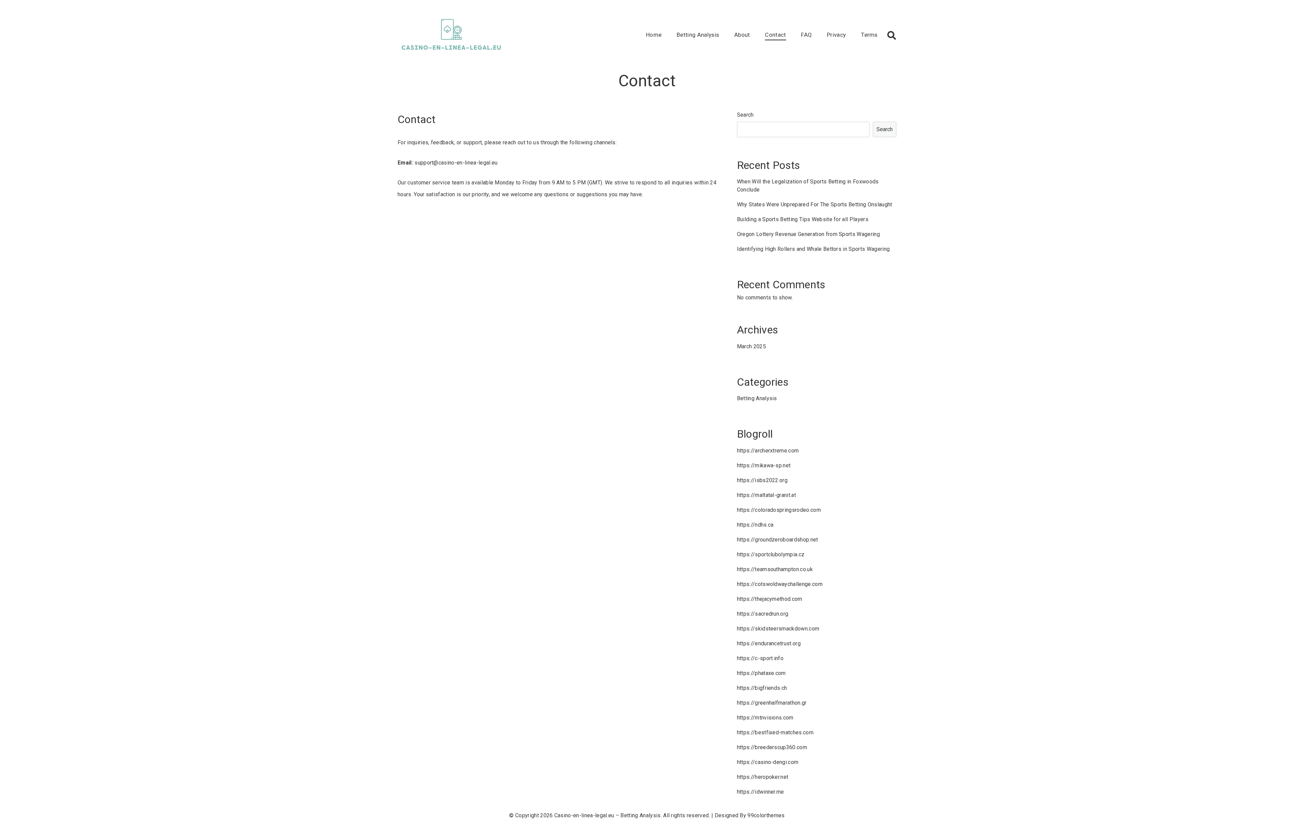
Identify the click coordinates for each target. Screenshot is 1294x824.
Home (653, 34)
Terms (869, 34)
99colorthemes (765, 815)
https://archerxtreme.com (768, 450)
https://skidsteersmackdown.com (778, 628)
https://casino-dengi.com (768, 762)
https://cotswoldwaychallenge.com (780, 584)
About (742, 34)
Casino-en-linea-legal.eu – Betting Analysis (607, 815)
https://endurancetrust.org (769, 643)
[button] (891, 35)
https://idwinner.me (760, 792)
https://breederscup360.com (772, 747)
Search (745, 115)
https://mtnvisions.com (765, 717)
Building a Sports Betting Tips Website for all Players (802, 219)
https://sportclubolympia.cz (771, 554)
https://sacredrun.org (763, 614)
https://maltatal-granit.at (766, 495)
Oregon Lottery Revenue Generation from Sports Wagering (808, 234)
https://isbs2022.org (762, 480)
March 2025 (751, 346)
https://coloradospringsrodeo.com (779, 510)
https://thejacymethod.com (769, 599)
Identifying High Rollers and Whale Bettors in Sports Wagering (813, 249)
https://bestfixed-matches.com (775, 732)
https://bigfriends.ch (762, 688)
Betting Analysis (698, 34)
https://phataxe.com (761, 673)
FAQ (806, 34)
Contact (775, 34)
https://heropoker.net (763, 777)
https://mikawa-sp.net (764, 465)
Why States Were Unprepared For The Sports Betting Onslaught (814, 204)
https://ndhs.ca (755, 525)
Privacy (836, 34)
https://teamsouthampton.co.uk (775, 569)
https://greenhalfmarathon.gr (772, 703)
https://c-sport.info (760, 658)
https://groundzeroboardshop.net (777, 539)
